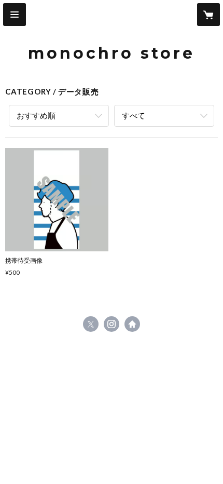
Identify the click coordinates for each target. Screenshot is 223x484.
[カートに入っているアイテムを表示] (208, 14)
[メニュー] (14, 14)
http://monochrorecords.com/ (132, 324)
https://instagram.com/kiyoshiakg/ (111, 324)
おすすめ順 (36, 115)
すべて (133, 115)
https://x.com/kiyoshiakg (91, 324)
